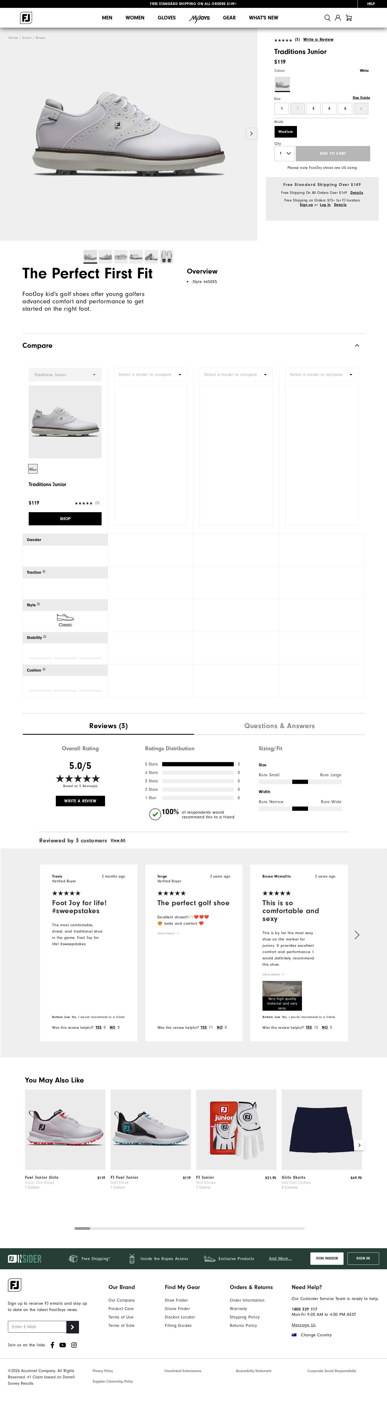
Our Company (121, 1300)
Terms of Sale (121, 1325)
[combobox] (151, 374)
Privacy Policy (103, 1371)
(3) (297, 39)
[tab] (349, 18)
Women (135, 18)
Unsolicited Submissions (182, 1371)
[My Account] (338, 18)
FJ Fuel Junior (124, 1177)
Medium (286, 132)
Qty (277, 143)
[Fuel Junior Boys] (151, 1168)
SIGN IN (363, 1258)
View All (118, 840)
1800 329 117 (304, 1309)
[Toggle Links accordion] (121, 1287)
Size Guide (361, 98)
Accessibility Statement (253, 1371)
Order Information (247, 1300)
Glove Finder (177, 1308)
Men (107, 18)
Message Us (304, 1325)
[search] (327, 18)
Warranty (238, 1308)
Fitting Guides (178, 1325)
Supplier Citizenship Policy (113, 1381)
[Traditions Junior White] (128, 134)
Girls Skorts (294, 1177)
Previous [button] (6, 134)
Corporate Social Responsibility (331, 1371)
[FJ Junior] (236, 1168)
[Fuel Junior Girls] (65, 1168)
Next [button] (251, 134)
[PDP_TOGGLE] (353, 345)
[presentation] (108, 726)
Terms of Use (120, 1317)
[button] (282, 996)
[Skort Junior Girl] (322, 1168)
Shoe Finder (176, 1300)
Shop (65, 518)
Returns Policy (243, 1325)
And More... (280, 1258)
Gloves (167, 18)
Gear (229, 18)
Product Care (121, 1308)
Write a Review (318, 39)
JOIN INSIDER (327, 1258)
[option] (128, 134)
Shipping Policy (245, 1317)
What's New (263, 18)
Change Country (316, 1335)
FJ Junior (205, 1177)
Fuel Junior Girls (42, 1177)
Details (356, 193)
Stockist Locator (180, 1317)
